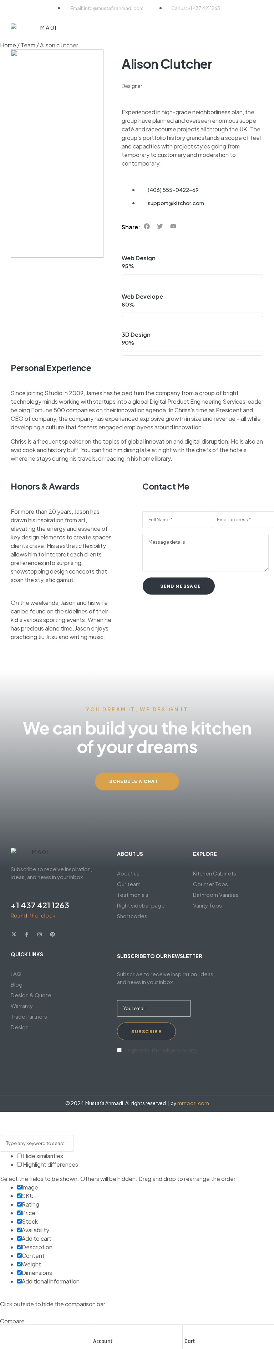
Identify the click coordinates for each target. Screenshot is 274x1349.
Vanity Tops (207, 905)
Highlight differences (50, 1164)
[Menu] (258, 29)
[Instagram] (40, 934)
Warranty (22, 1005)
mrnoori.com (193, 1103)
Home (8, 45)
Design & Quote (31, 995)
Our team (129, 883)
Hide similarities (42, 1156)
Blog (16, 984)
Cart (189, 1341)
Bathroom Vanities (216, 894)
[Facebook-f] (27, 934)
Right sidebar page (141, 905)
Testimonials (132, 894)
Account (103, 1341)
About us (128, 873)
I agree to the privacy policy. (162, 1050)
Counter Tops (210, 883)
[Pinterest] (52, 934)
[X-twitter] (14, 934)
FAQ (16, 973)
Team (28, 45)
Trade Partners (29, 1016)
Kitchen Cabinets (214, 873)
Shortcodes (132, 916)
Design (20, 1027)
